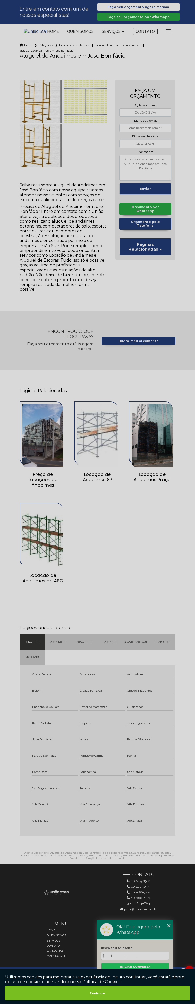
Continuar (97, 993)
